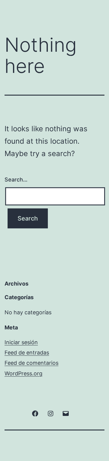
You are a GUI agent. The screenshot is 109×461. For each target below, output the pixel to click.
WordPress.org (23, 373)
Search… (16, 179)
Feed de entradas (27, 352)
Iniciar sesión (21, 342)
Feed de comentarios (31, 363)
